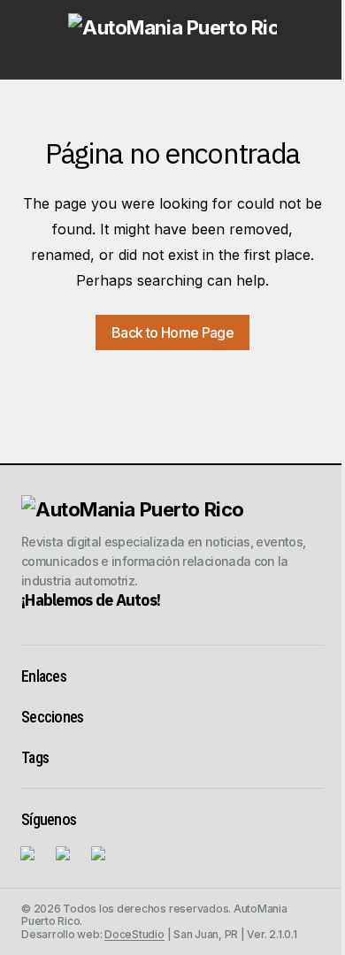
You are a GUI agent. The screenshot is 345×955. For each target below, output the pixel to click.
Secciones (52, 716)
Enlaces (43, 676)
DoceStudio (134, 934)
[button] (30, 39)
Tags (35, 757)
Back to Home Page (172, 332)
